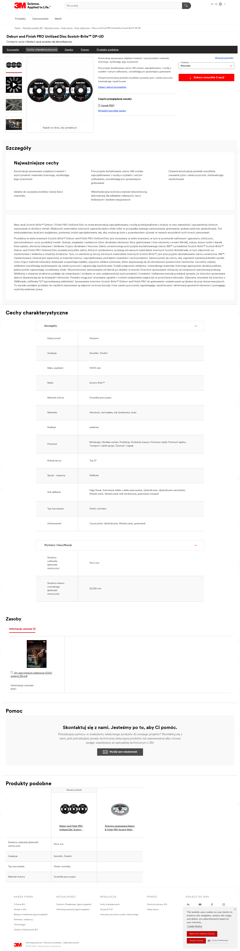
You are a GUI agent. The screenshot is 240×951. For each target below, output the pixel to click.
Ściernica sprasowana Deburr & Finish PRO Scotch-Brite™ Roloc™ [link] (120, 828)
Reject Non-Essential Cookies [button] (202, 934)
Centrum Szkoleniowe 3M (26, 930)
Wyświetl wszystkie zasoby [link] (112, 111)
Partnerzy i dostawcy (23, 920)
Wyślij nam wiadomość (123, 752)
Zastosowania (40, 19)
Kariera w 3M (20, 909)
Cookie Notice (194, 926)
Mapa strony (153, 909)
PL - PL (214, 4)
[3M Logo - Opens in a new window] (32, 5)
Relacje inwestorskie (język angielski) (31, 915)
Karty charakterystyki (110, 904)
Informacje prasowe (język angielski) (73, 909)
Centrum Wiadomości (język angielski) (74, 904)
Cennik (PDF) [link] (107, 105)
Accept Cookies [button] (196, 941)
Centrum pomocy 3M (157, 904)
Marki (58, 19)
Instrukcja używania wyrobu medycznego (119, 915)
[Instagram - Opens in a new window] (223, 904)
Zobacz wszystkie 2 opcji (209, 77)
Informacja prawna (34, 943)
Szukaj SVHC (106, 909)
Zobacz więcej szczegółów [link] (112, 87)
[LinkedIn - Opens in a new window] (188, 904)
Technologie (19, 925)
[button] (218, 940)
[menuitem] (13, 49)
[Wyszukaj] (186, 5)
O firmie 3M (19, 904)
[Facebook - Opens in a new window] (211, 904)
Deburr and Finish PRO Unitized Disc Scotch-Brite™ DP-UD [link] (71, 828)
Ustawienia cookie (71, 943)
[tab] (22, 629)
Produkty (20, 19)
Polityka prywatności (52, 943)
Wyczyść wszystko (224, 58)
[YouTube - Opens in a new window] (200, 904)
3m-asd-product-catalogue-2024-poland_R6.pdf (31, 675)
